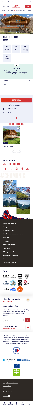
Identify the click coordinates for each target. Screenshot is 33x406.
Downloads (6, 259)
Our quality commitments (10, 383)
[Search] (8, 6)
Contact (5, 396)
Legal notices (7, 386)
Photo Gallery (7, 248)
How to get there (12, 109)
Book (28, 6)
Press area (6, 237)
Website (10, 112)
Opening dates (7, 89)
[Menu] (4, 6)
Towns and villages (6, 1)
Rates (4, 84)
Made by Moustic (8, 391)
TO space (6, 241)
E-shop (5, 227)
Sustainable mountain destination (13, 234)
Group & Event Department (11, 255)
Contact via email (16, 100)
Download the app (9, 328)
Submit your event (8, 252)
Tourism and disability (9, 262)
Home (3, 10)
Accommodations (20, 10)
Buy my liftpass (8, 301)
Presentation (6, 80)
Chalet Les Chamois (8, 146)
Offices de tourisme (9, 244)
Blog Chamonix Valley (9, 223)
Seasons (26, 1)
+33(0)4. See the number (14, 105)
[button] (16, 32)
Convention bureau (8, 230)
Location (5, 93)
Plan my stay (10, 10)
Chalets (29, 10)
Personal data (7, 389)
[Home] (16, 7)
